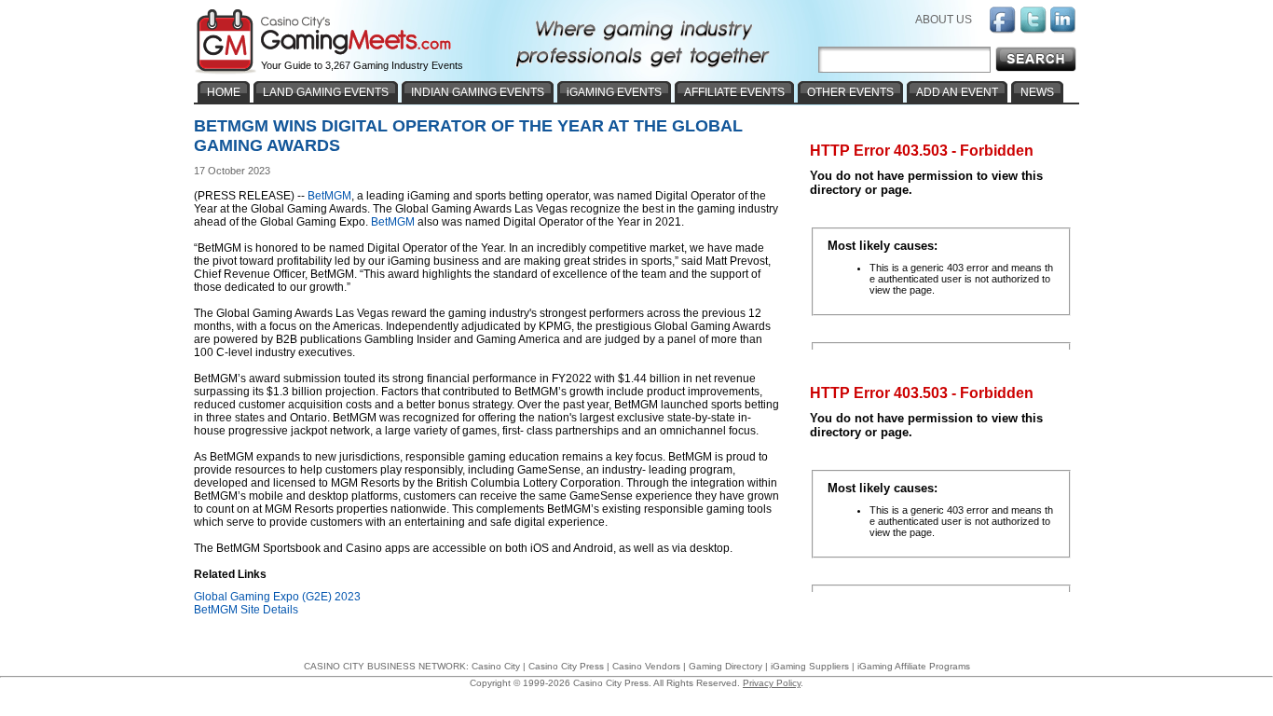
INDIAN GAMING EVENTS (477, 92)
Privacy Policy (772, 683)
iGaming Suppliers (810, 666)
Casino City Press (566, 666)
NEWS (1037, 92)
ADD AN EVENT (957, 92)
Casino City (496, 666)
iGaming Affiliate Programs (913, 666)
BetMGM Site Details (246, 609)
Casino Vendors (646, 666)
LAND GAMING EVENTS (326, 92)
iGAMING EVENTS (614, 92)
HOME (223, 92)
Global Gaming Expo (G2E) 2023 (277, 596)
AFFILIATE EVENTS (734, 92)
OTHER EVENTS (850, 92)
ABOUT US (943, 19)
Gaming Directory (725, 666)
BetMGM (329, 195)
